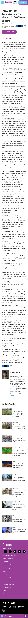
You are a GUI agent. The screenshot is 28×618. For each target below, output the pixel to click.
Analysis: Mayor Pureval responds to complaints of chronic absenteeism (19, 531)
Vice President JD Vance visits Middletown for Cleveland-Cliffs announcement (19, 466)
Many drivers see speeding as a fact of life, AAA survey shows (19, 440)
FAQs (4, 590)
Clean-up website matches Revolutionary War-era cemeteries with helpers (19, 427)
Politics (14, 461)
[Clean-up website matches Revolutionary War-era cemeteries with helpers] (7, 425)
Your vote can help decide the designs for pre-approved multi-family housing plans (19, 493)
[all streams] (26, 616)
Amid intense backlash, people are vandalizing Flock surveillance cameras (18, 506)
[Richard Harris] (5, 374)
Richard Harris (10, 24)
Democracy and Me (7, 577)
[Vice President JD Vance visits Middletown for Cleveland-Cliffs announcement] (7, 464)
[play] (2, 616)
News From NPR (16, 447)
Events (4, 571)
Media (13, 515)
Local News (15, 422)
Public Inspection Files (8, 584)
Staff (4, 594)
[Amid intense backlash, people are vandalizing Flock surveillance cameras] (7, 504)
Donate (23, 2)
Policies (5, 581)
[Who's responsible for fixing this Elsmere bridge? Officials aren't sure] (7, 477)
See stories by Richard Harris (16, 394)
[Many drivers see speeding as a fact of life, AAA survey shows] (7, 439)
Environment (15, 409)
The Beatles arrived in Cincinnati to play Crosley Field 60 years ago (19, 519)
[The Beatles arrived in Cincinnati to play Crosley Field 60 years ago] (7, 518)
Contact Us (5, 574)
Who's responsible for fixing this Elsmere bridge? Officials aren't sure (18, 479)
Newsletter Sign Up (7, 568)
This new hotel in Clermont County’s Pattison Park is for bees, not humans (19, 413)
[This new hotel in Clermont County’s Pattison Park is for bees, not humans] (7, 411)
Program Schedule (7, 564)
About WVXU (6, 561)
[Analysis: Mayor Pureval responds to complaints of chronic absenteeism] (7, 530)
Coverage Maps (7, 587)
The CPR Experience (8, 558)
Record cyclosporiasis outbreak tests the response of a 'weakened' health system (19, 452)
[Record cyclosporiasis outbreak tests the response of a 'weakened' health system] (7, 450)
